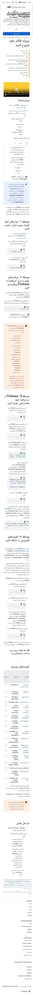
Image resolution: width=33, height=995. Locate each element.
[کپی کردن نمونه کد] (24, 249)
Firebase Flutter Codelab (16, 828)
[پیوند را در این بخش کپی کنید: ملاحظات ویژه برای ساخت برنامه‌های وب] (9, 653)
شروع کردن (16, 34)
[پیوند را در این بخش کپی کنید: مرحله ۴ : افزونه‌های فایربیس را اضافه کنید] (27, 544)
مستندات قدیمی (28, 955)
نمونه (30, 909)
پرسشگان (29, 952)
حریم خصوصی (23, 986)
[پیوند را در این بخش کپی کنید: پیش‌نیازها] (16, 100)
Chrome (29, 970)
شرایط (30, 986)
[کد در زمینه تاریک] (21, 249)
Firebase (29, 973)
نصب (25, 738)
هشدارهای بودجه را (17, 839)
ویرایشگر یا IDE (20, 105)
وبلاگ (30, 923)
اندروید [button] (21, 143)
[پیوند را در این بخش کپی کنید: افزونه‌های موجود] (9, 667)
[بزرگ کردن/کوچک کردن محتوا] (21, 51)
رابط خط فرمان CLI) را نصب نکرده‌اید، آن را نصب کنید (16, 236)
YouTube (29, 932)
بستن (16, 29)
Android (29, 967)
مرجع (30, 906)
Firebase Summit (27, 926)
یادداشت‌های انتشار (27, 949)
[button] (16, 178)
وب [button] (15, 143)
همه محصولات (28, 979)
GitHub (29, 915)
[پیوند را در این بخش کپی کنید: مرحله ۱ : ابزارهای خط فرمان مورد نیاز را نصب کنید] (23, 229)
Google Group (27, 946)
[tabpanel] (16, 175)
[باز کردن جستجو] (16, 2)
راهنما (30, 903)
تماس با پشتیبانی (28, 940)
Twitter (30, 929)
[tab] (26, 143)
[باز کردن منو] (29, 2)
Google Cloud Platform (25, 976)
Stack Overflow (27, 943)
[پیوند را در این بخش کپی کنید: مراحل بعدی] (14, 823)
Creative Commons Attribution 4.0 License (17, 881)
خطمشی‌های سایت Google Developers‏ (13, 885)
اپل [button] (27, 143)
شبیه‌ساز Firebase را (11, 509)
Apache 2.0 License (14, 883)
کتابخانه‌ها (29, 912)
